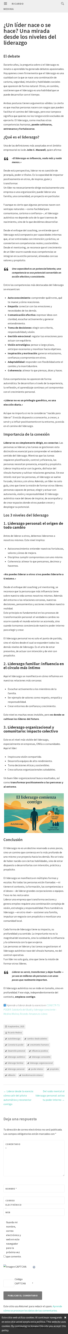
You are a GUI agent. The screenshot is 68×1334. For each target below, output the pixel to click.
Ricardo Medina (15, 1032)
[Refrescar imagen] (34, 1266)
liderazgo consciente (41, 1057)
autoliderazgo (14, 1038)
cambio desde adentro (37, 1038)
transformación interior (32, 1075)
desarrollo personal (16, 1050)
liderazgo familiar (15, 1063)
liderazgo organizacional (41, 1063)
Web (7, 1212)
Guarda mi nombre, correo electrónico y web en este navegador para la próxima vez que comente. (13, 1239)
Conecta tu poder (15, 1044)
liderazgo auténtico (16, 1057)
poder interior (37, 1069)
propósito (54, 1069)
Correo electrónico (12, 1204)
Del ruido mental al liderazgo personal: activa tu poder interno (50, 1095)
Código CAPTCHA (20, 1281)
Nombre (11, 1188)
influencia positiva (40, 1050)
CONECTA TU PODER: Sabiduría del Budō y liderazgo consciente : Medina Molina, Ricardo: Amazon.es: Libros (31, 1009)
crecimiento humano (39, 1044)
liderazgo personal (16, 1069)
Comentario (12, 1146)
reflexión (11, 1075)
